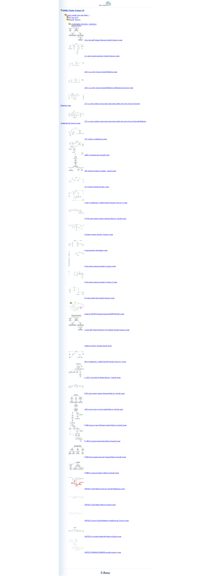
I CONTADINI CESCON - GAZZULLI (83, 24)
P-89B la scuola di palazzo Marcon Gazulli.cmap (101, 473)
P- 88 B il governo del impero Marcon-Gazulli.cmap (102, 441)
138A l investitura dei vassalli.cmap (96, 155)
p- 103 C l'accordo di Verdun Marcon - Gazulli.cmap (102, 377)
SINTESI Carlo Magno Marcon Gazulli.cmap (100, 505)
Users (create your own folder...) (78, 15)
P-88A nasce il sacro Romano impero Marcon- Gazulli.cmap (105, 425)
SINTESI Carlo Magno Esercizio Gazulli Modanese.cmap (104, 489)
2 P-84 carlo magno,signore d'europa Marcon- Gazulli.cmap (105, 219)
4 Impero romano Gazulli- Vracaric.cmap (98, 234)
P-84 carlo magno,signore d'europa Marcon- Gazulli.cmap (104, 393)
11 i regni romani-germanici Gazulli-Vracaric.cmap (101, 56)
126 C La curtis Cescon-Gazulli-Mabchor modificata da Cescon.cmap (108, 88)
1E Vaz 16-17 (73, 17)
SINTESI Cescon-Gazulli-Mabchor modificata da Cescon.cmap (106, 521)
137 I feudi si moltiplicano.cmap (95, 139)
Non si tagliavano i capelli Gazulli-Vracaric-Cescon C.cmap (105, 362)
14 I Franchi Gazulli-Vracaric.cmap (96, 187)
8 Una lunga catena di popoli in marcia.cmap (100, 266)
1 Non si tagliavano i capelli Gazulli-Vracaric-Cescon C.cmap (105, 203)
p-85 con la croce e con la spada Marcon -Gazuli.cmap (103, 409)
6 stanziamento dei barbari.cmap (95, 250)
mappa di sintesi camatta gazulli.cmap (98, 346)
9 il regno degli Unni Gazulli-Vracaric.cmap (99, 298)
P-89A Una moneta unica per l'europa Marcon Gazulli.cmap (105, 457)
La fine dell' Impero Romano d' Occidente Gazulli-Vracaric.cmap (106, 330)
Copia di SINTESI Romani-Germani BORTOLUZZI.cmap (104, 314)
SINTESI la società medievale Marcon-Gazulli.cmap (102, 536)
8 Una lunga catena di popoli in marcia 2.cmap (100, 282)
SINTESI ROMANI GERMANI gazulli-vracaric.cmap (102, 552)
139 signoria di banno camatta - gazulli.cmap (100, 171)
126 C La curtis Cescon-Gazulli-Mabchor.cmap (100, 72)
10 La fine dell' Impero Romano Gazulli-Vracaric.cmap (103, 40)
